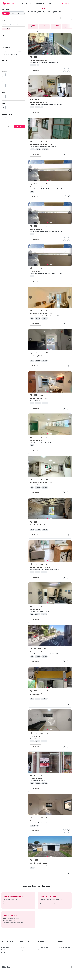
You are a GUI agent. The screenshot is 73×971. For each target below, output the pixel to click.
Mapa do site (4, 950)
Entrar (65, 3)
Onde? (4, 20)
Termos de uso (61, 950)
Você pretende (6, 9)
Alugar (32, 3)
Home (29, 8)
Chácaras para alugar (9, 920)
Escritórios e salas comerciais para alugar (50, 899)
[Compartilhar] (64, 70)
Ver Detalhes (35, 70)
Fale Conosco (23, 947)
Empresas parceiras (43, 947)
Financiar (3, 952)
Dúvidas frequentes (43, 950)
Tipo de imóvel (6, 35)
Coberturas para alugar (9, 903)
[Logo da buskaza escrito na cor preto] (6, 967)
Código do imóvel (7, 114)
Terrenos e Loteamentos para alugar (13, 922)
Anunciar (49, 3)
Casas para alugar (8, 901)
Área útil (4, 60)
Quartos (4, 71)
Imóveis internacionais (6, 947)
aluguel (34, 8)
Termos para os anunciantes (64, 945)
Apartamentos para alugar (10, 899)
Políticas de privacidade (63, 947)
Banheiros (4, 82)
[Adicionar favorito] (68, 70)
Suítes (4, 103)
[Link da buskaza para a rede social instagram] (71, 967)
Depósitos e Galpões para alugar (48, 903)
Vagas (3, 92)
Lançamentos (40, 3)
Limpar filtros (7, 126)
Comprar (24, 3)
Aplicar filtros (19, 126)
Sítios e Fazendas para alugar (11, 918)
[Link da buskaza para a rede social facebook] (69, 967)
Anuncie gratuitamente (44, 945)
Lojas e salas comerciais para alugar (49, 901)
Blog (21, 950)
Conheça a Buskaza (25, 945)
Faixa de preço (6, 47)
